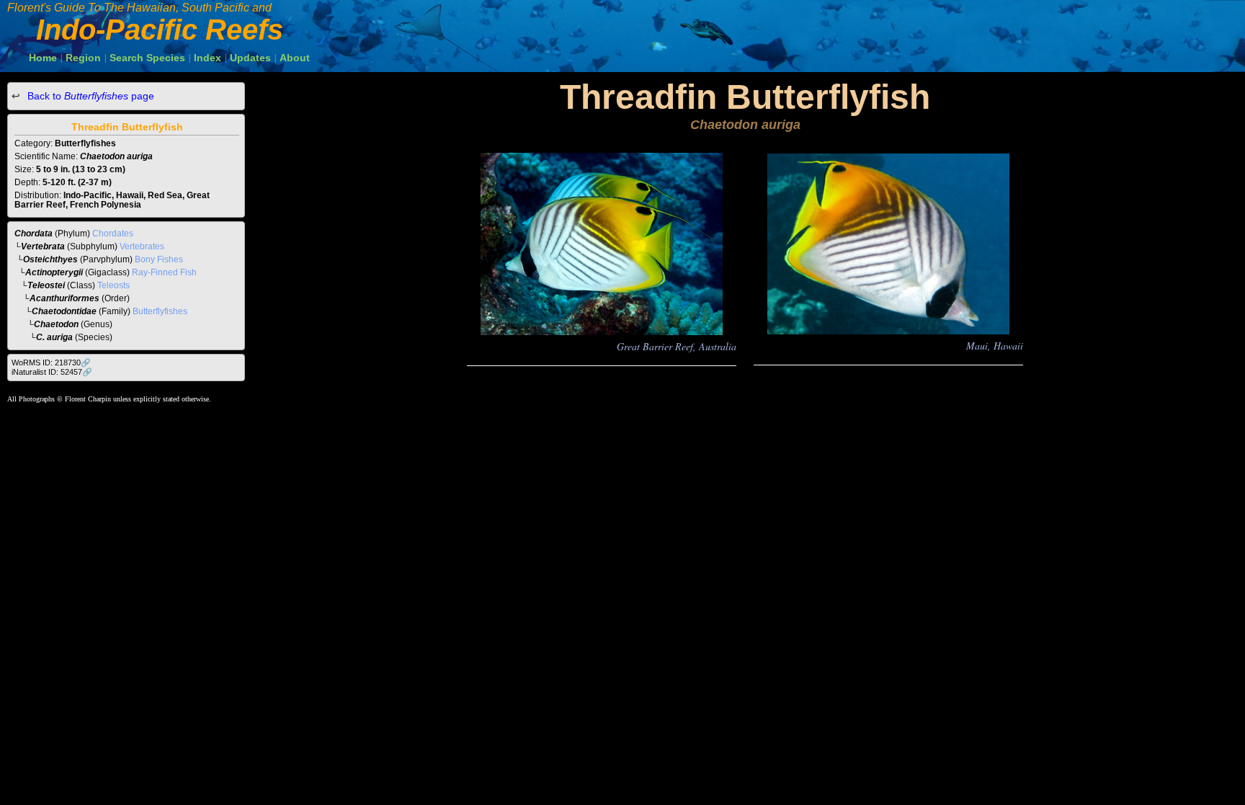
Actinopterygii (54, 272)
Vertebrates (142, 246)
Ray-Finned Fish (164, 272)
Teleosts (113, 285)
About (295, 57)
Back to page (89, 96)
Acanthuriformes (64, 298)
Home (43, 57)
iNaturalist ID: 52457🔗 (52, 372)
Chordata (33, 233)
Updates (250, 57)
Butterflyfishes (160, 311)
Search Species (147, 57)
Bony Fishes (159, 259)
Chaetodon (56, 324)
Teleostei (46, 285)
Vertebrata (43, 246)
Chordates (112, 233)
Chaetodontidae (64, 311)
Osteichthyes (50, 259)
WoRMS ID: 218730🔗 (51, 362)
